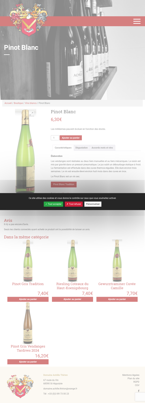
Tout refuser (74, 204)
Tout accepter (54, 204)
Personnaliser (93, 204)
